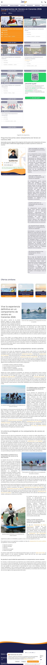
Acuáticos (22, 5)
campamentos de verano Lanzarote (15, 488)
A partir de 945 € (12, 127)
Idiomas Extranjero (14, 5)
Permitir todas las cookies (33, 661)
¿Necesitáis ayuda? (36, 97)
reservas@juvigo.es (29, 90)
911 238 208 (32, 88)
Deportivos (37, 5)
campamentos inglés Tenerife (8, 376)
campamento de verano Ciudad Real (28, 356)
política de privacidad (28, 658)
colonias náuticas (42, 425)
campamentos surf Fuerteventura (37, 533)
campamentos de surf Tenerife (34, 421)
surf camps (34, 425)
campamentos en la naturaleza (35, 441)
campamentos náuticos (27, 354)
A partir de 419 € (35, 70)
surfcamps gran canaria (39, 376)
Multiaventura (4, 5)
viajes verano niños (40, 552)
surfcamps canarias (5, 422)
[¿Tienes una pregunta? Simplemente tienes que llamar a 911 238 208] (45, 2)
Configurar (24, 661)
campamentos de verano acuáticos (38, 541)
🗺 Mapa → (11, 13)
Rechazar (17, 661)
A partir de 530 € (12, 42)
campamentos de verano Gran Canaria (33, 487)
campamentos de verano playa (15, 420)
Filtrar (5, 13)
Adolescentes (30, 5)
